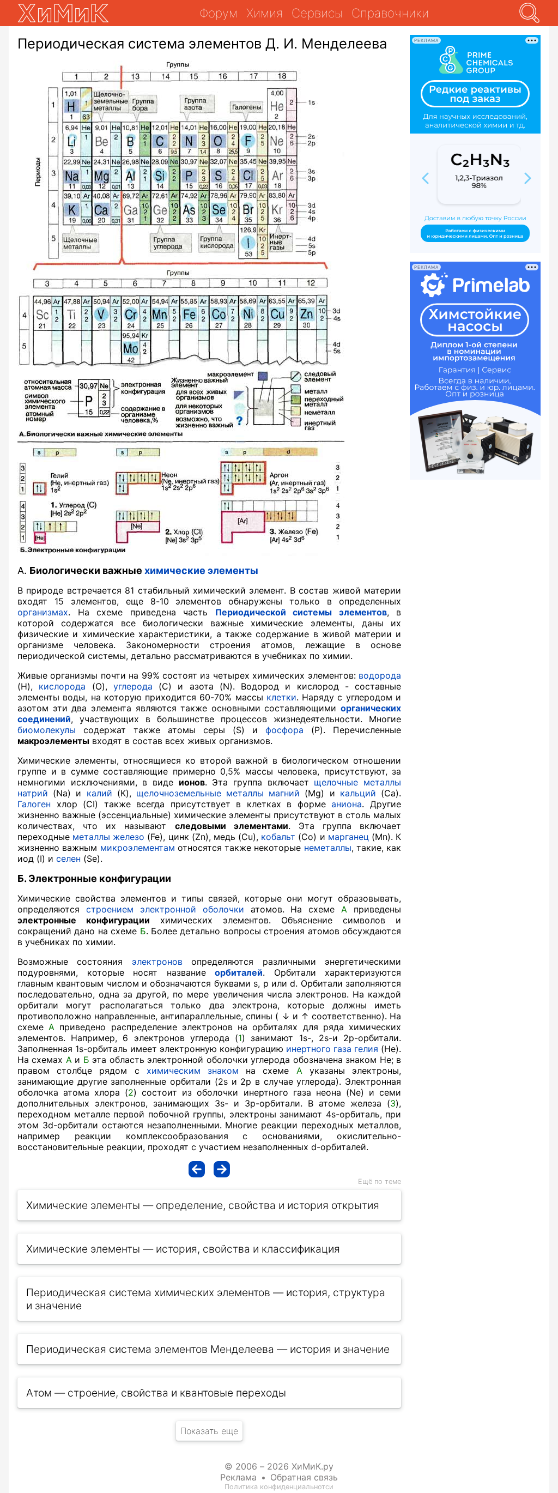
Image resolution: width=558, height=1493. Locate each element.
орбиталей (239, 972)
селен (68, 858)
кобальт (278, 836)
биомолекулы (46, 729)
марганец (348, 836)
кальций (358, 793)
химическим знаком (193, 1070)
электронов (157, 961)
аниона (346, 804)
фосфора (284, 729)
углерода (133, 686)
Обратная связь (304, 1477)
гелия (366, 1048)
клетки (281, 697)
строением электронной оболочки (165, 909)
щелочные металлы (357, 782)
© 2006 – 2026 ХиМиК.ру (279, 1466)
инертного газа (318, 1048)
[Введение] (197, 1169)
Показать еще (209, 1430)
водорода (380, 675)
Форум (218, 12)
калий (99, 793)
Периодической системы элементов (301, 612)
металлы (91, 836)
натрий (32, 793)
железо (128, 836)
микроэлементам (137, 847)
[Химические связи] (222, 1169)
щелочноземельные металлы (200, 793)
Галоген (34, 804)
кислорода (62, 686)
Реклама (238, 1477)
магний (284, 793)
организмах (42, 612)
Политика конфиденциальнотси (279, 1487)
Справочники (390, 12)
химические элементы (201, 570)
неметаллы (327, 847)
